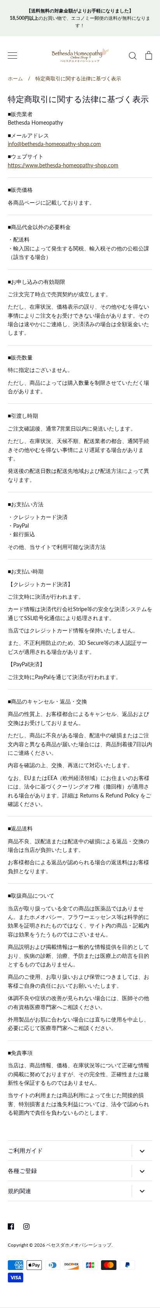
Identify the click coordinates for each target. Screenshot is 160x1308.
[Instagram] (26, 1226)
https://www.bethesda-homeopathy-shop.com (63, 165)
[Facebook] (11, 1226)
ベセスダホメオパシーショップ (78, 1245)
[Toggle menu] (12, 55)
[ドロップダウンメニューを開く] (142, 1151)
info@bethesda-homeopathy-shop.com (54, 144)
